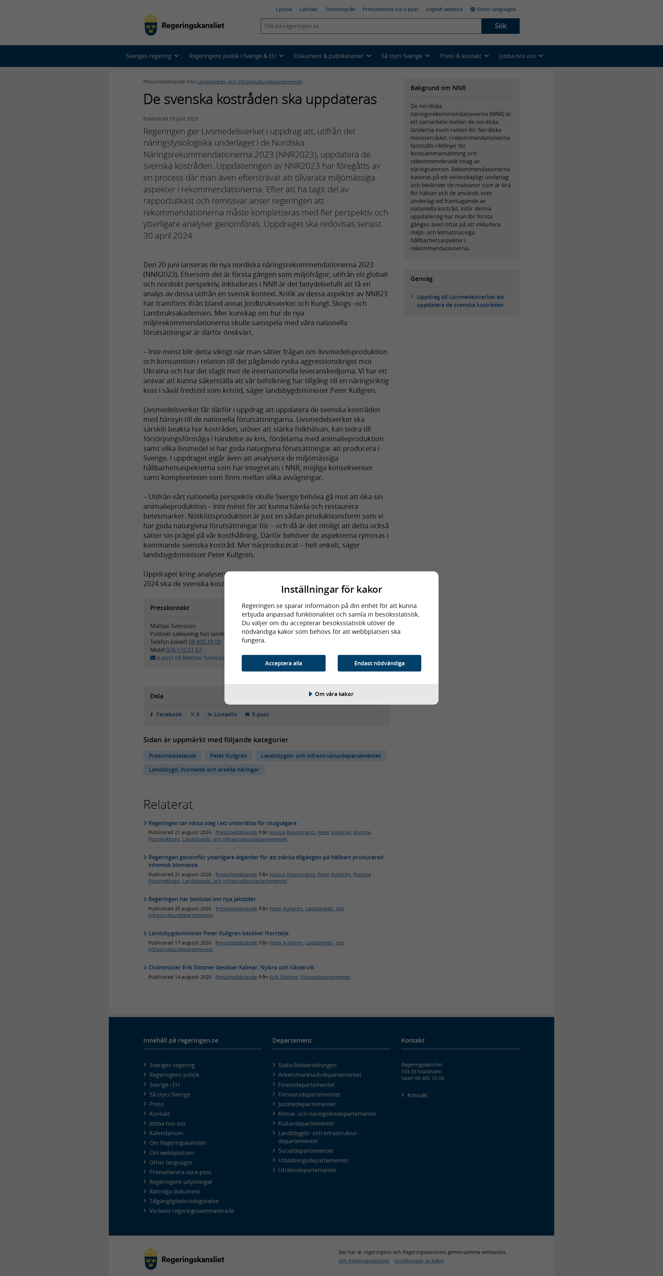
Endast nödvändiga (379, 663)
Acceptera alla (283, 663)
